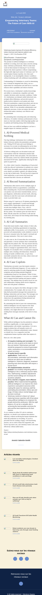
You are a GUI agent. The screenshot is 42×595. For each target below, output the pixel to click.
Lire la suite (16, 462)
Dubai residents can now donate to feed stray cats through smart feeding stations (25, 529)
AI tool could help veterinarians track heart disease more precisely (25, 485)
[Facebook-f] (15, 559)
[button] (37, 4)
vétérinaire (27, 17)
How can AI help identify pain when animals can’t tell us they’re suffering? (24, 499)
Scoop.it (21, 17)
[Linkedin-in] (27, 559)
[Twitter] (21, 559)
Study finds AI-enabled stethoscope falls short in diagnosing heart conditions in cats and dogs (25, 474)
